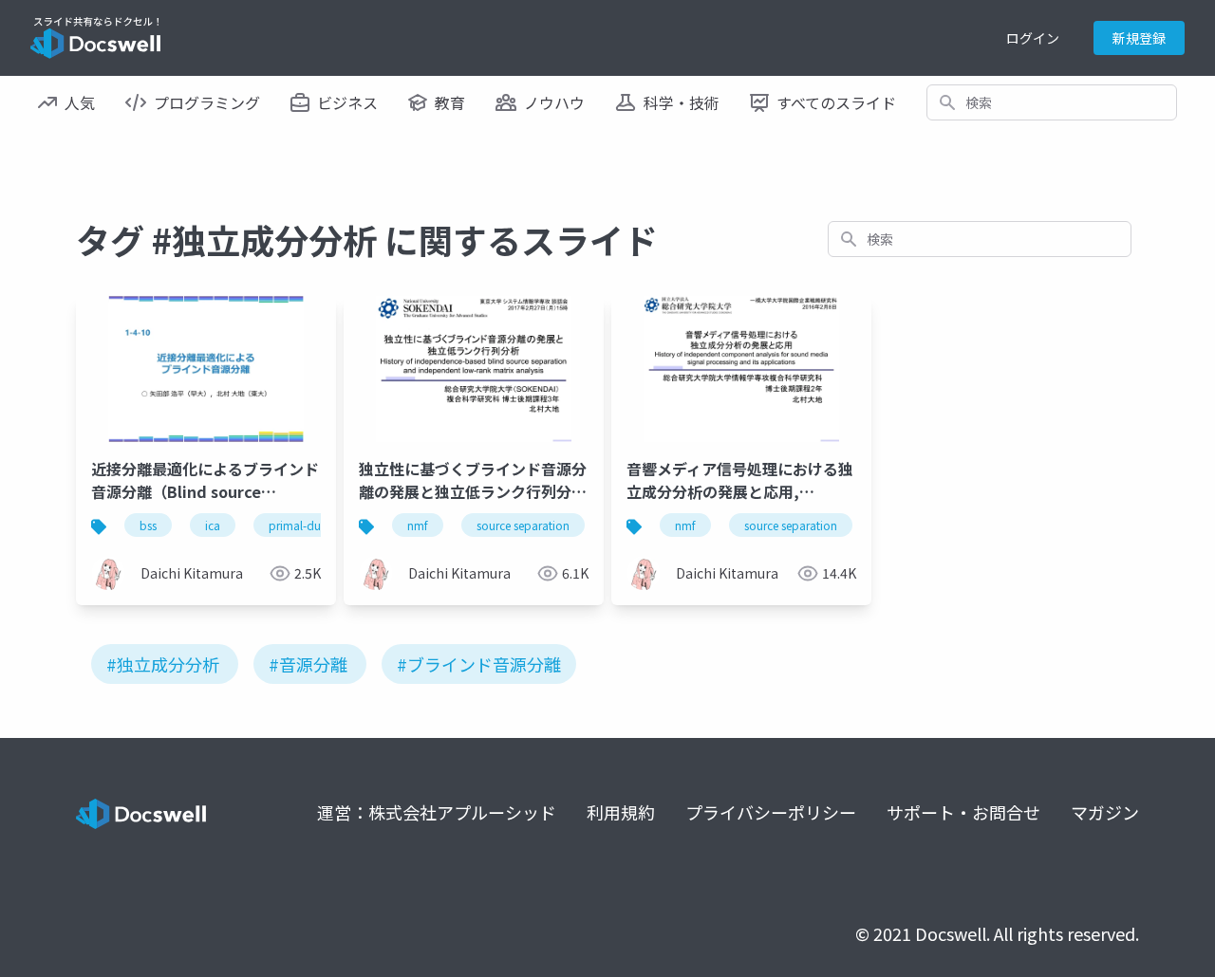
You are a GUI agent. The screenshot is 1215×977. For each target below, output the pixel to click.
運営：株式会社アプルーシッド (436, 812)
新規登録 (1139, 37)
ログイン (1032, 37)
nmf (417, 525)
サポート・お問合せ (963, 812)
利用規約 (621, 812)
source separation (523, 525)
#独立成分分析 (162, 664)
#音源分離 (308, 664)
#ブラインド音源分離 (479, 664)
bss (148, 525)
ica (212, 525)
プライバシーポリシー (770, 812)
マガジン (1105, 812)
